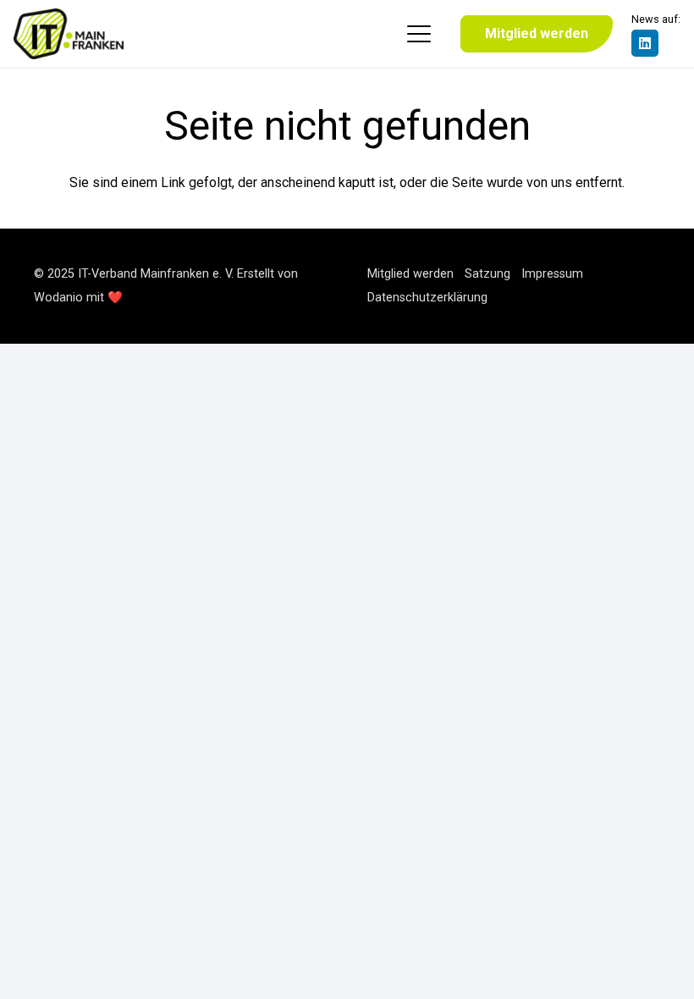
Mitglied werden (410, 274)
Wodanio (58, 297)
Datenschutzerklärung (427, 297)
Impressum (552, 274)
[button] (419, 34)
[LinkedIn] (644, 43)
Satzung (487, 274)
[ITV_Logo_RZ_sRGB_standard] (69, 33)
